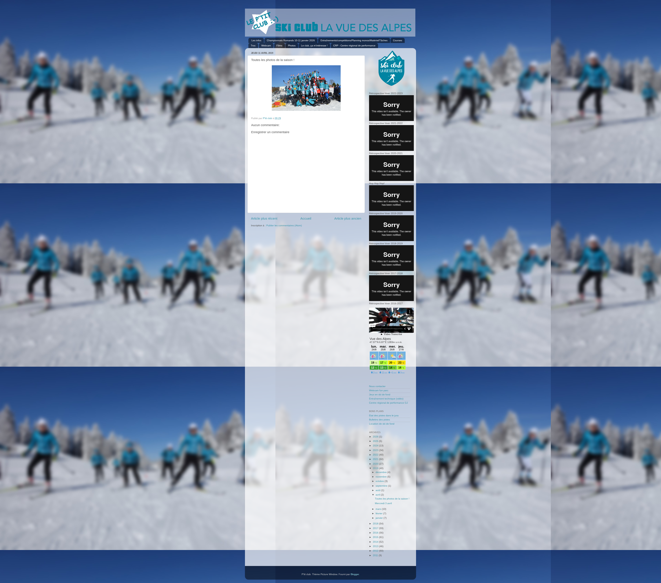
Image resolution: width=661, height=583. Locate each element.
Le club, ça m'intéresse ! (314, 45)
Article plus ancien (347, 218)
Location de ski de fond (381, 424)
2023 (376, 450)
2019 (376, 468)
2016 (376, 532)
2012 (376, 550)
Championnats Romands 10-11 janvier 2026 (291, 40)
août (378, 490)
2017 (376, 528)
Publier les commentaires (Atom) (284, 225)
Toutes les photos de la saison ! (392, 498)
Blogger (355, 574)
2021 (376, 459)
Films (279, 45)
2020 (376, 464)
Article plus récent (264, 218)
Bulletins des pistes (379, 419)
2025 (376, 441)
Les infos (256, 40)
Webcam (266, 45)
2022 (376, 454)
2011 (376, 555)
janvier (380, 518)
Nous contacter (377, 386)
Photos (292, 45)
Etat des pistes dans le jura (383, 415)
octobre (380, 481)
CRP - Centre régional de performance (354, 45)
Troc (253, 45)
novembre (381, 476)
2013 (376, 546)
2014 (376, 542)
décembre (381, 472)
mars (379, 509)
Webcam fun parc (378, 390)
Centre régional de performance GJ (388, 403)
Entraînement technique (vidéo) (386, 398)
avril (378, 494)
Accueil (305, 218)
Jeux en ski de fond (379, 394)
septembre (382, 486)
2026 (376, 436)
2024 (376, 445)
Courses (397, 40)
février (379, 513)
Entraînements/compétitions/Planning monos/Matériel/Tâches (354, 40)
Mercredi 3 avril (383, 503)
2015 (376, 537)
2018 (376, 523)
